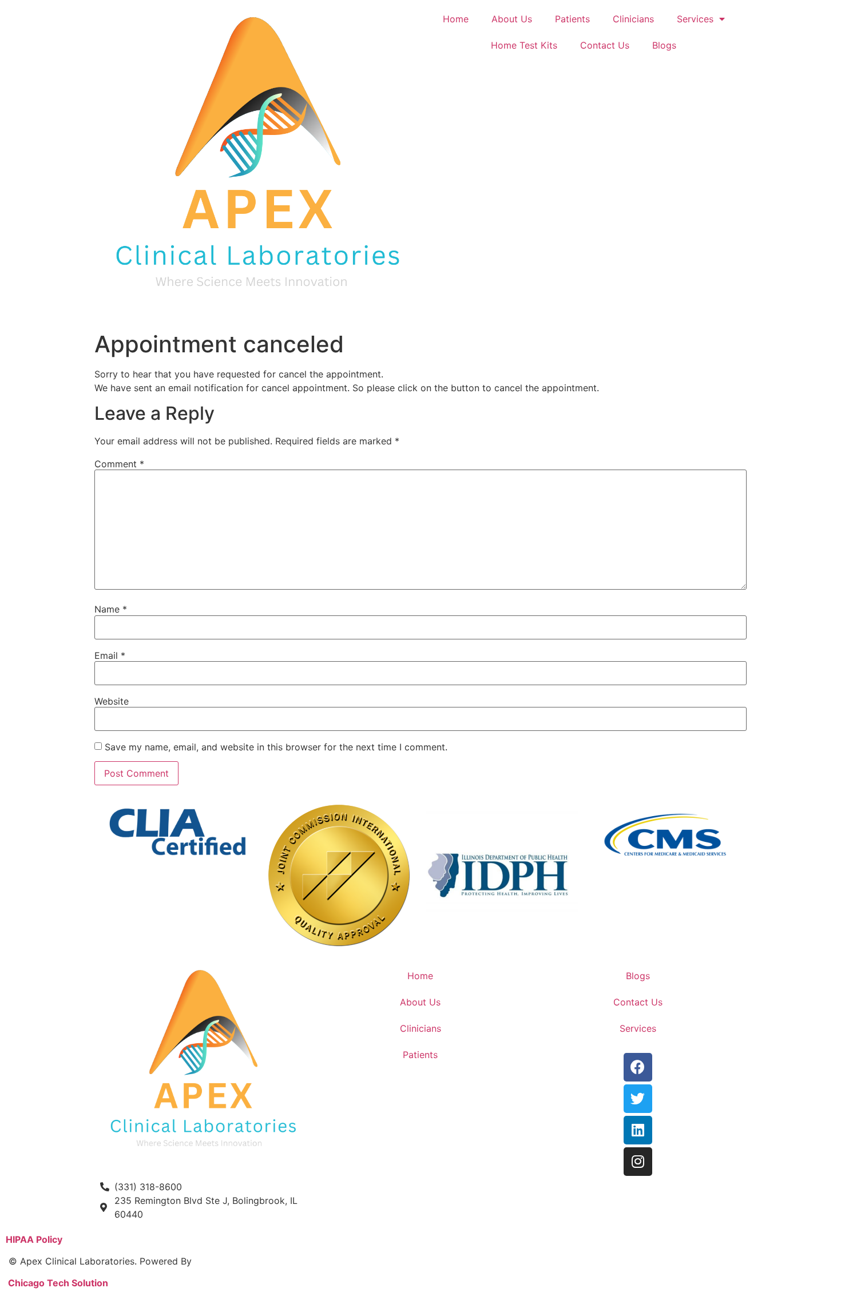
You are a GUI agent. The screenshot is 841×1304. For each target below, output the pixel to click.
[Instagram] (638, 1161)
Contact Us (604, 45)
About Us (511, 19)
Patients (572, 19)
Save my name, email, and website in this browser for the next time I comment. (276, 747)
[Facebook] (638, 1067)
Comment (119, 463)
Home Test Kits (524, 45)
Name (110, 609)
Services (695, 19)
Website (111, 701)
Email (109, 655)
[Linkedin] (638, 1130)
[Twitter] (638, 1098)
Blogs (664, 45)
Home (456, 19)
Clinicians (633, 19)
